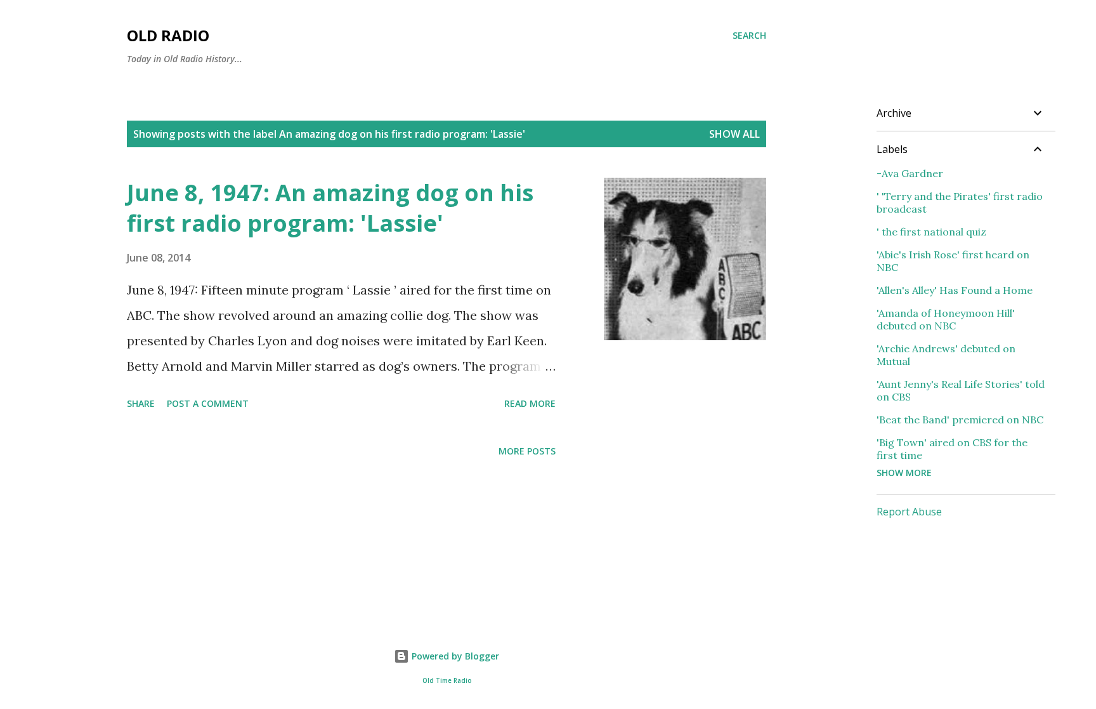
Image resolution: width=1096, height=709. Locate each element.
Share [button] (141, 403)
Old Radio (168, 35)
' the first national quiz (931, 231)
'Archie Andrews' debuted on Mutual (946, 355)
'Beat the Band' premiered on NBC (960, 419)
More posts (527, 451)
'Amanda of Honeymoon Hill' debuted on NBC (946, 319)
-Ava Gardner (910, 173)
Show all (734, 134)
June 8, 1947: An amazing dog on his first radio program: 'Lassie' (330, 208)
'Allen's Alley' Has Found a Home (955, 290)
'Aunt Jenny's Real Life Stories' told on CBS (961, 390)
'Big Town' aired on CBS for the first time (952, 448)
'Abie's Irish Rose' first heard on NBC (953, 261)
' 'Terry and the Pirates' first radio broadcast (960, 202)
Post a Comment (208, 403)
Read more (530, 403)
